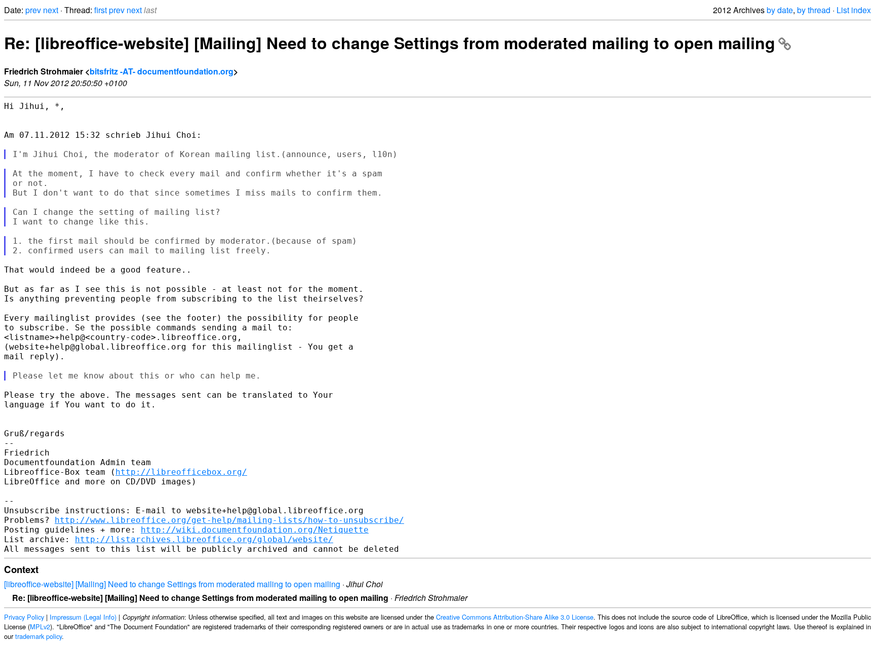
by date (780, 10)
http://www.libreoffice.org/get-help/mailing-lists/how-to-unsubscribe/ (229, 520)
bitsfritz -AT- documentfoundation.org (161, 71)
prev (33, 10)
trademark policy (38, 636)
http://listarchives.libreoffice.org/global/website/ (204, 539)
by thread (813, 10)
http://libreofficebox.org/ (181, 472)
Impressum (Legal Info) (83, 617)
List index (854, 10)
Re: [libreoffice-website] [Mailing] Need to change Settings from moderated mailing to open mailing (389, 42)
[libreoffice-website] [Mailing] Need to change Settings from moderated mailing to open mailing (172, 584)
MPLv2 (40, 626)
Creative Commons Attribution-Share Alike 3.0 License (514, 617)
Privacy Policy (24, 617)
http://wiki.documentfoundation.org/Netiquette (255, 530)
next (50, 10)
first (100, 10)
